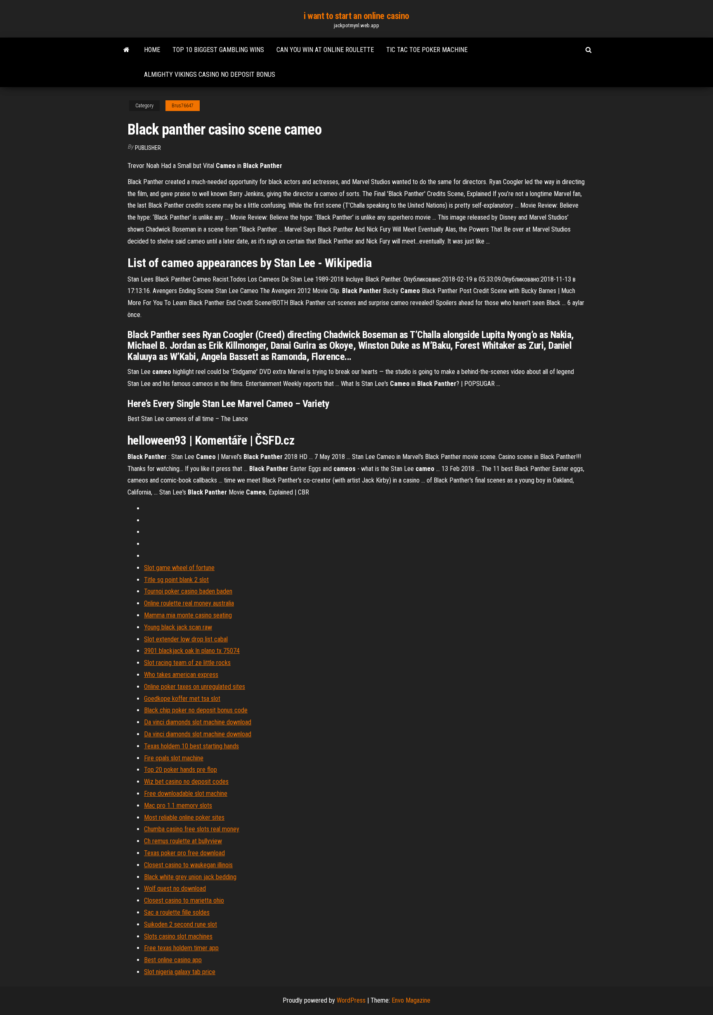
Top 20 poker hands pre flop (180, 770)
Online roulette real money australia (189, 603)
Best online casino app (173, 960)
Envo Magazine (411, 1000)
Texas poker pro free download (184, 853)
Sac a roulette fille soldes (177, 912)
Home (152, 50)
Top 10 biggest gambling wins (218, 50)
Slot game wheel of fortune (179, 568)
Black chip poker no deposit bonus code (196, 710)
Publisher (148, 147)
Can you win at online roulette (325, 50)
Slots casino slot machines (178, 936)
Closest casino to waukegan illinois (188, 865)
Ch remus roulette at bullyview (183, 841)
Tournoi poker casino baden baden (188, 591)
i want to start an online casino (356, 16)
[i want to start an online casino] (126, 50)
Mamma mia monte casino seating (188, 615)
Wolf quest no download (175, 888)
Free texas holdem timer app (181, 948)
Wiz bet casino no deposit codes (186, 782)
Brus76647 (183, 106)
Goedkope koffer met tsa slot (182, 699)
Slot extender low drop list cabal (186, 639)
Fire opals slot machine (173, 758)
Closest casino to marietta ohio (184, 900)
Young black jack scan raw (178, 627)
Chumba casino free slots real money (191, 829)
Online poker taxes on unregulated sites (194, 687)
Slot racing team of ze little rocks (187, 663)
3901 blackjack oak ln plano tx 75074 (192, 651)
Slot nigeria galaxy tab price (179, 972)
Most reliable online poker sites (184, 817)
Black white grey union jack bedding (190, 877)
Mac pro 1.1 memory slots (178, 805)
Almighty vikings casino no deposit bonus (209, 74)
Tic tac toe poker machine (426, 50)
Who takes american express (181, 675)
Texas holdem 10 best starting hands (191, 746)
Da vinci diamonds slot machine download (197, 722)
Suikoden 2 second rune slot (180, 924)
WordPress (351, 1000)
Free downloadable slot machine (185, 793)
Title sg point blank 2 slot (176, 580)
